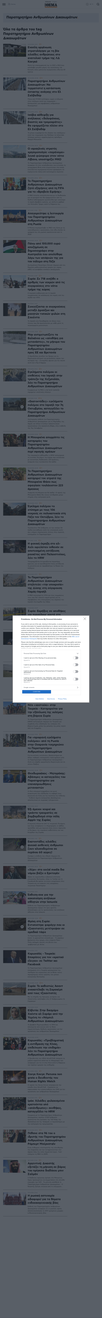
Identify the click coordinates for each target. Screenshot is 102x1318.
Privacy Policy (62, 699)
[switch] (75, 658)
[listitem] (51, 653)
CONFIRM (36, 691)
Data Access (51, 699)
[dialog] (51, 659)
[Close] (85, 619)
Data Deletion (39, 699)
